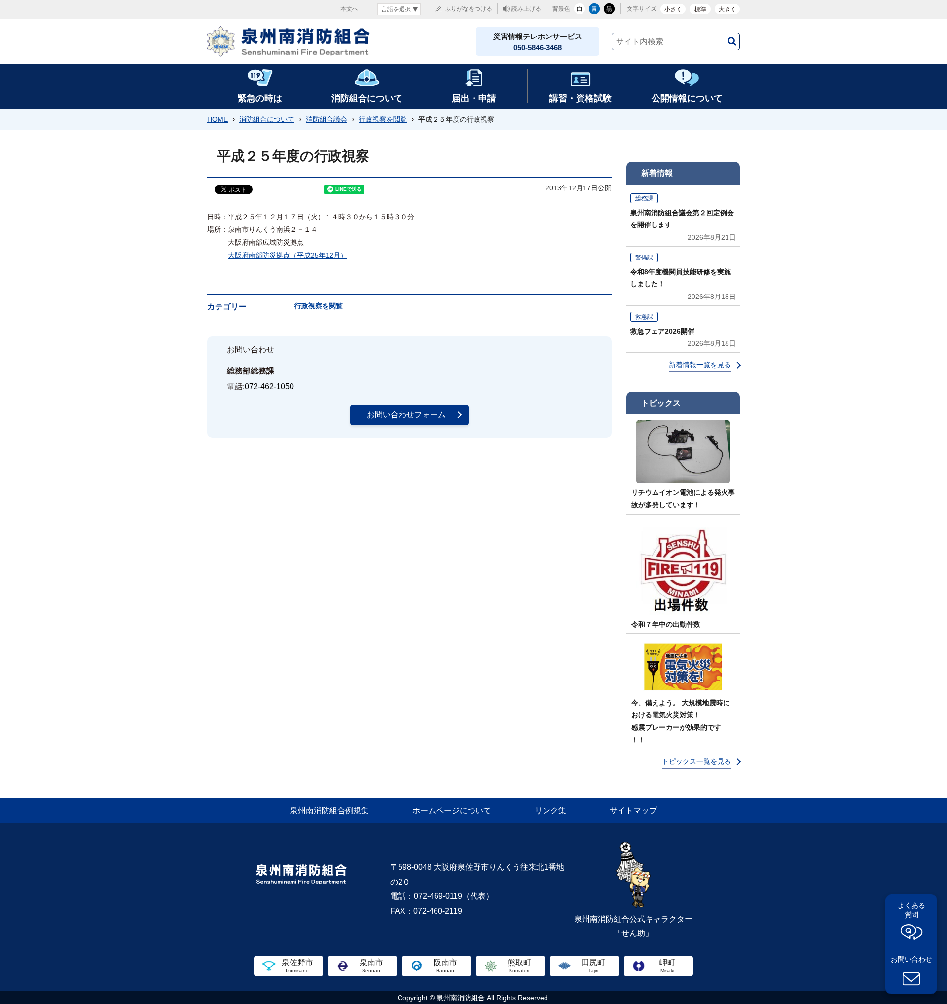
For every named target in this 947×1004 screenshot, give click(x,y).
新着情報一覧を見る (700, 365)
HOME (217, 119)
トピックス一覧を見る (696, 761)
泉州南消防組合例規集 (329, 810)
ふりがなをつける (468, 8)
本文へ (349, 8)
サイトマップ (633, 810)
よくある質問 (911, 910)
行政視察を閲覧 (383, 119)
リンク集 (550, 810)
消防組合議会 (326, 119)
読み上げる (526, 8)
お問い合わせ (911, 959)
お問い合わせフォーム (406, 414)
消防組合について (266, 119)
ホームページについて (451, 810)
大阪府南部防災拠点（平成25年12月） (287, 255)
